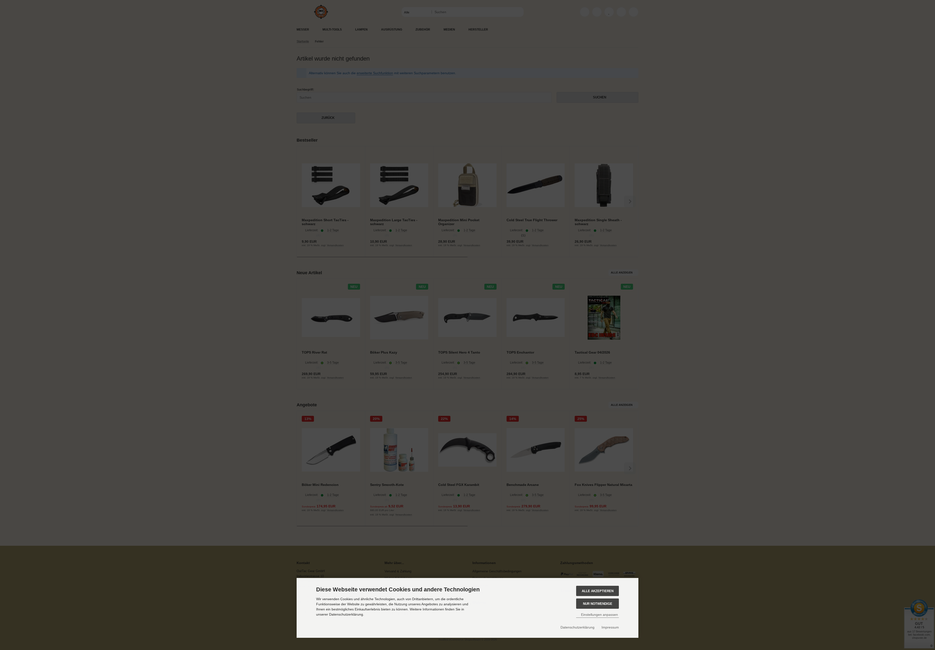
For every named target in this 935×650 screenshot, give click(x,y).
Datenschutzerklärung (577, 627)
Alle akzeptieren (597, 591)
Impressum (610, 627)
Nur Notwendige (597, 604)
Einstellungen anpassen (599, 615)
